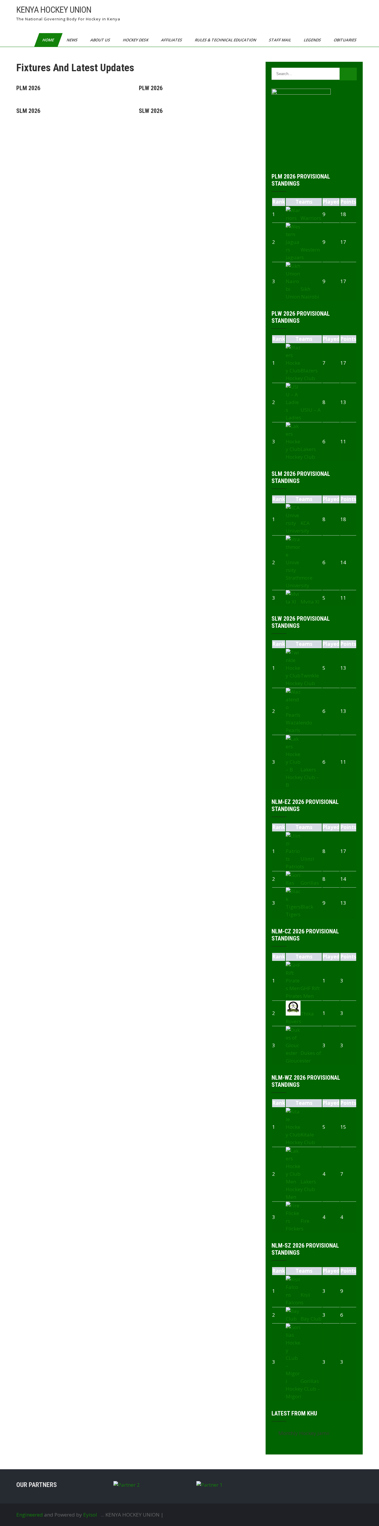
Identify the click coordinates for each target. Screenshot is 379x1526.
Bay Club (311, 1318)
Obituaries (345, 40)
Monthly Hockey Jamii (304, 1433)
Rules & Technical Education (226, 40)
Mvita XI (310, 601)
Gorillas (310, 882)
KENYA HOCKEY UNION (53, 9)
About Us (101, 40)
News (72, 40)
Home (48, 40)
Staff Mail (280, 40)
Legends (312, 40)
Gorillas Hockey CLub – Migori (303, 1389)
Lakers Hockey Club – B (302, 777)
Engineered (29, 1514)
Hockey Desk (136, 40)
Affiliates (172, 40)
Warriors (311, 218)
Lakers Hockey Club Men (301, 1189)
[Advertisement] (134, 172)
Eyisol (90, 1514)
